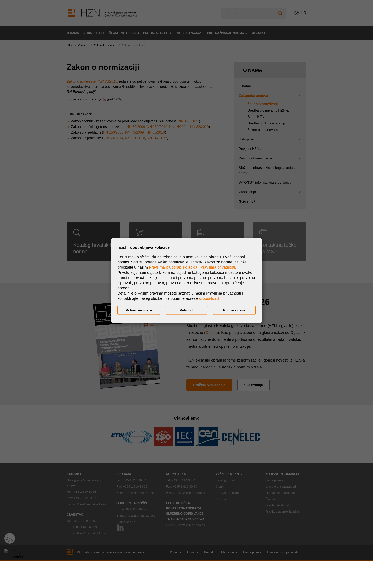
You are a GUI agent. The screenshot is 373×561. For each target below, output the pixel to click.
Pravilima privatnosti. (218, 267)
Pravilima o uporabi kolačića (173, 267)
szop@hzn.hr (210, 298)
